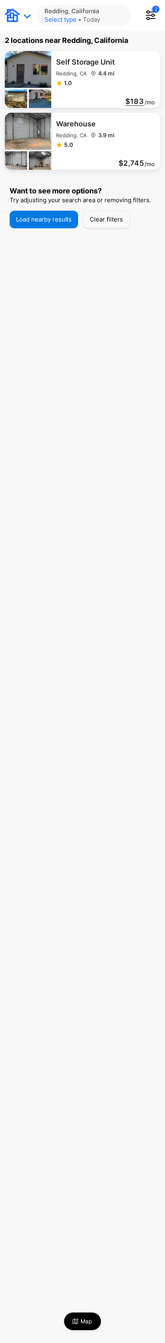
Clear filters (106, 219)
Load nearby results (44, 219)
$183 (134, 101)
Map (86, 1321)
